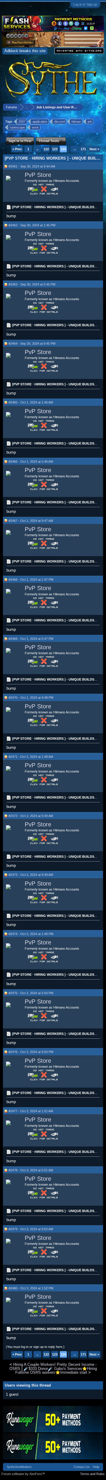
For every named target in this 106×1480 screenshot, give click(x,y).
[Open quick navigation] (100, 107)
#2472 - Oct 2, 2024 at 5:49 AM (31, 816)
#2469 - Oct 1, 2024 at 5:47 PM (31, 638)
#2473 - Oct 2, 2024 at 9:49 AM (31, 874)
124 (63, 149)
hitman (76, 121)
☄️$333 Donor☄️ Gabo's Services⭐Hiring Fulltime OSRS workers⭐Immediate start (56, 1370)
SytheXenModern (19, 1467)
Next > (94, 149)
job (90, 121)
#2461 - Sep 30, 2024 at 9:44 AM (32, 166)
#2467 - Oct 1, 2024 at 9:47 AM (31, 520)
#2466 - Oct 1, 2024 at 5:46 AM (31, 461)
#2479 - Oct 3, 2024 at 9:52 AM (31, 1229)
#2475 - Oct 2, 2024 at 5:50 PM (31, 993)
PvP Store (38, 175)
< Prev (17, 149)
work (35, 127)
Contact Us (82, 1467)
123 (54, 149)
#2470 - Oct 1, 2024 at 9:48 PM (31, 697)
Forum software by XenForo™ (23, 1474)
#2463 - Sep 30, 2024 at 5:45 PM (32, 284)
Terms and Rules (92, 1474)
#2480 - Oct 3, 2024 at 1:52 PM (31, 1288)
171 (83, 149)
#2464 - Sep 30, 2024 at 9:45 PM (32, 343)
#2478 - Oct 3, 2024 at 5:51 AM (31, 1170)
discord (59, 121)
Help (96, 1467)
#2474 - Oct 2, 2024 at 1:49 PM (31, 934)
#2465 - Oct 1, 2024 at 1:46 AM (31, 402)
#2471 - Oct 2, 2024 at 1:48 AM (31, 756)
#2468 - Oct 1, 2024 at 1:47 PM (31, 579)
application (39, 121)
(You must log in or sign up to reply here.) (35, 1347)
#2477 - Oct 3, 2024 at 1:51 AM (31, 1111)
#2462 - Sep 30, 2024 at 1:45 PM (32, 225)
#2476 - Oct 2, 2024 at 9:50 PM (31, 1052)
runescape (17, 127)
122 (46, 149)
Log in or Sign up (85, 4)
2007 (22, 121)
